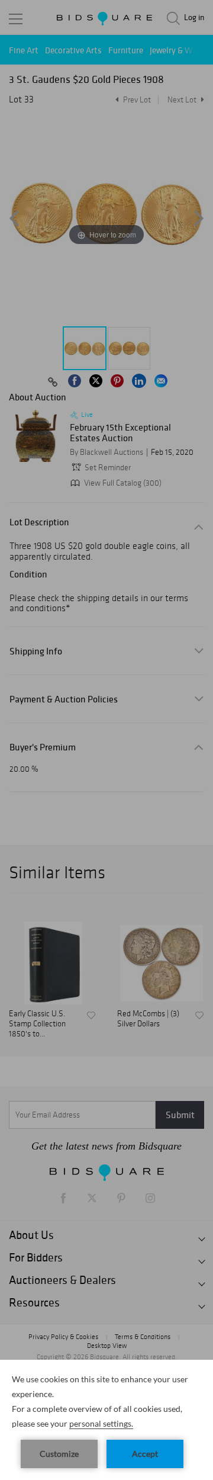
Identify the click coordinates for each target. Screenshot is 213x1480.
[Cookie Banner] (106, 1420)
